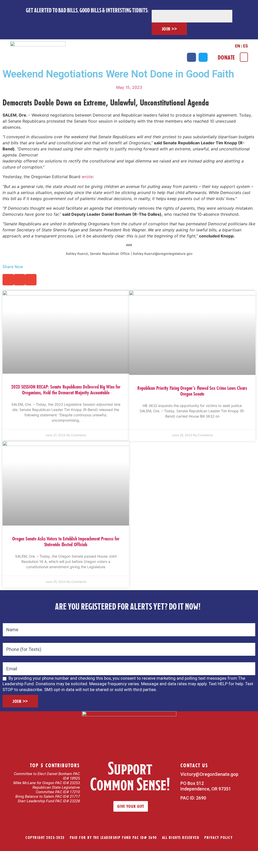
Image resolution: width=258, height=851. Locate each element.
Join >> (169, 28)
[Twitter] (203, 57)
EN (237, 46)
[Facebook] (191, 57)
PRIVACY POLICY (218, 837)
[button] (244, 57)
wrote (87, 176)
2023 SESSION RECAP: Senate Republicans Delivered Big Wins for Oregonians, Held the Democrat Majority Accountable (65, 389)
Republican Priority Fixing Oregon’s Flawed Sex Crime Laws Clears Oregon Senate (192, 391)
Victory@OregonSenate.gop (209, 774)
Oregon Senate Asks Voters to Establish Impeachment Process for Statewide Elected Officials (65, 541)
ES (245, 46)
